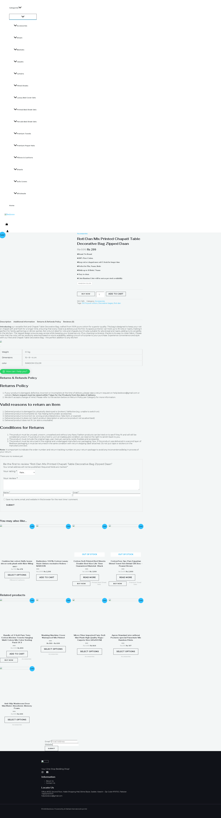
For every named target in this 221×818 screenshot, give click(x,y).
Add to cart (115, 294)
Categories (14, 8)
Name (6, 492)
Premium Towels (24, 134)
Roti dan (117, 303)
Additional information (24, 322)
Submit (51, 748)
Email (76, 492)
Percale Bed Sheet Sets (27, 122)
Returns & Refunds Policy (49, 322)
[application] (20, 8)
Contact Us (50, 783)
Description (5, 322)
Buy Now (86, 294)
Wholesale (21, 194)
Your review (10, 478)
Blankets (20, 50)
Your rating (10, 471)
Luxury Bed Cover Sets (26, 98)
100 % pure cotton (89, 303)
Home (11, 205)
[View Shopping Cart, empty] (7, 224)
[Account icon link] (7, 231)
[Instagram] (42, 772)
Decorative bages (105, 303)
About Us (50, 781)
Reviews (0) (68, 322)
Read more (89, 577)
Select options (17, 575)
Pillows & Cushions (25, 158)
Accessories (22, 26)
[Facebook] (47, 772)
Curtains (20, 74)
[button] (15, 371)
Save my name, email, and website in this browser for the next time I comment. (42, 499)
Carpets (20, 62)
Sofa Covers (22, 182)
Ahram (19, 38)
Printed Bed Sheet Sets (26, 110)
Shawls (20, 170)
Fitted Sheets (22, 86)
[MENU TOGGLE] (23, 17)
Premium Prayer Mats (26, 146)
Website (48, 744)
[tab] (5, 322)
